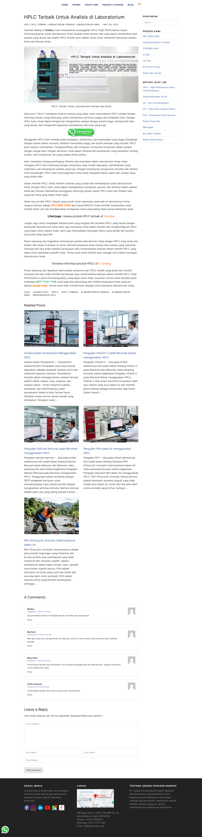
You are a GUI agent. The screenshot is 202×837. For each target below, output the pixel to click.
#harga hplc (41, 292)
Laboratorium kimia (88, 24)
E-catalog (104, 263)
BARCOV (88, 205)
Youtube (109, 216)
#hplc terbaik (70, 292)
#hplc (55, 292)
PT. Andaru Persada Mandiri (143, 790)
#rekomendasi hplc (44, 295)
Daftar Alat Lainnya (152, 73)
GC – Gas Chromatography (156, 103)
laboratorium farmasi (61, 24)
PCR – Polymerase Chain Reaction (159, 115)
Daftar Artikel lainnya (153, 139)
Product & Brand (112, 5)
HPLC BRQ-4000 (151, 36)
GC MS (146, 54)
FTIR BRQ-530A (150, 48)
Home (65, 5)
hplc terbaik (38, 24)
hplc (27, 24)
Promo (76, 5)
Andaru (49, 30)
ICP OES (147, 60)
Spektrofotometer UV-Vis (155, 96)
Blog (131, 5)
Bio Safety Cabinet (152, 133)
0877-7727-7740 (46, 281)
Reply (29, 619)
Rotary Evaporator (151, 121)
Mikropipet (148, 127)
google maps (39, 285)
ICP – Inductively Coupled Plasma (159, 109)
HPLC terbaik (67, 37)
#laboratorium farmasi (95, 292)
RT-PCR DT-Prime (151, 67)
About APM (91, 5)
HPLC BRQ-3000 (61, 205)
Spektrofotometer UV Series (156, 42)
